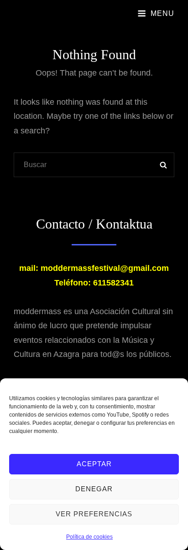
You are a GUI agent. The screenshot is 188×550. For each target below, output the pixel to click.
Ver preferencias (94, 514)
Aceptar (94, 464)
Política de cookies (89, 537)
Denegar (94, 489)
